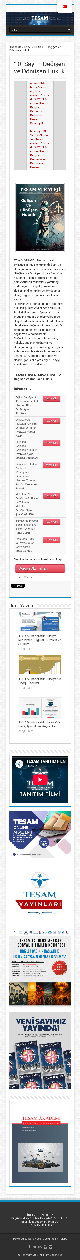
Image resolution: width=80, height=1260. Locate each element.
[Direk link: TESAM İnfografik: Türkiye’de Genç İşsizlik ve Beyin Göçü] (40, 708)
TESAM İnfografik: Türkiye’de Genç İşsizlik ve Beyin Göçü (39, 724)
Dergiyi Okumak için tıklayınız (34, 569)
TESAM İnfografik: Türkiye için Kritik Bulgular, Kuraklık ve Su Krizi (39, 640)
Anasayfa (15, 47)
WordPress (34, 1238)
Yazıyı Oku (51, 398)
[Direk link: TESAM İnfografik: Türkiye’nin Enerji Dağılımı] (40, 664)
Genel (27, 47)
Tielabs (62, 1238)
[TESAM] (40, 18)
